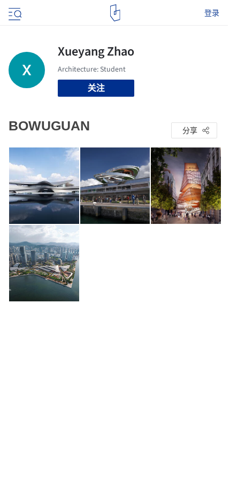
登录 (211, 13)
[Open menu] (13, 12)
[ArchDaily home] (115, 12)
